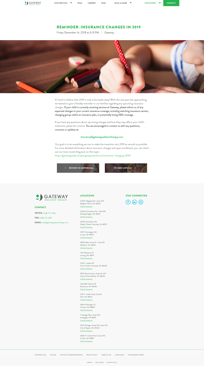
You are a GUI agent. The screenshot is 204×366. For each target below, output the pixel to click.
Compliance (119, 355)
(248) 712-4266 (49, 213)
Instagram (141, 202)
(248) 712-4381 (46, 218)
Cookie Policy (112, 362)
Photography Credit (136, 355)
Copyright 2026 (40, 355)
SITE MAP (53, 355)
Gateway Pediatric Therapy (33, 3)
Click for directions (86, 206)
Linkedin (134, 202)
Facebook (128, 202)
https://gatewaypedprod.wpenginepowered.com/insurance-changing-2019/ (93, 155)
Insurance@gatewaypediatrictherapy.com (102, 137)
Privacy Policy (91, 355)
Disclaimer (100, 362)
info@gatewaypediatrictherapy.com (55, 222)
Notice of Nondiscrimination (71, 355)
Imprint (89, 362)
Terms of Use (106, 355)
